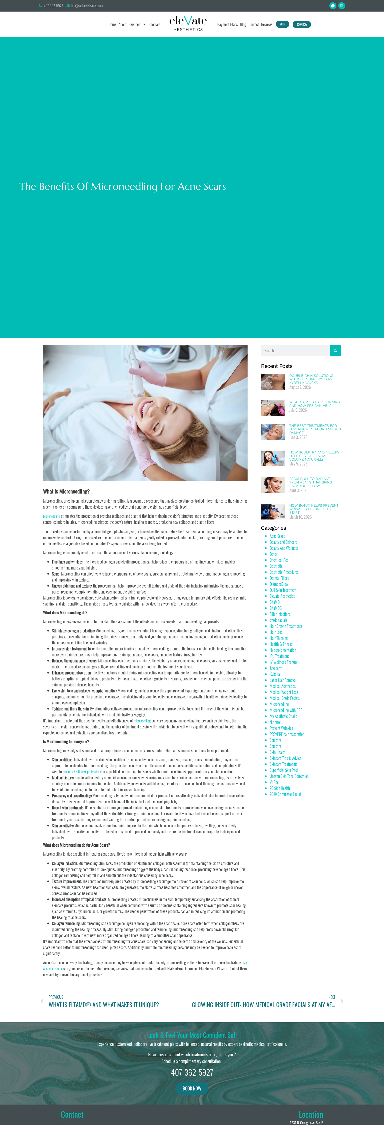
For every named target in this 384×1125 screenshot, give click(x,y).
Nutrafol (275, 722)
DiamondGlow (279, 584)
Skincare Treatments (284, 764)
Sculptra (275, 740)
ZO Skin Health (280, 788)
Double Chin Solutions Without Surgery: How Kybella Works (311, 379)
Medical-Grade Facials (285, 698)
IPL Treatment (279, 656)
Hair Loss (276, 632)
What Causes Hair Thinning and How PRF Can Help (314, 404)
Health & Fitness (281, 644)
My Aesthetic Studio (283, 716)
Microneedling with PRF (286, 710)
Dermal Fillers (279, 578)
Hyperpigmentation (283, 650)
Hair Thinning (279, 638)
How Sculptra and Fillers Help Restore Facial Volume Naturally (314, 455)
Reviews (266, 24)
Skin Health (277, 752)
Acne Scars (277, 536)
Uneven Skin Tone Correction (289, 776)
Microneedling (51, 516)
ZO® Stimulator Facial (285, 794)
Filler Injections (280, 614)
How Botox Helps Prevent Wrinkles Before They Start (313, 509)
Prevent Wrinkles (281, 728)
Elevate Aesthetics (282, 596)
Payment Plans (227, 24)
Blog (243, 24)
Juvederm (276, 668)
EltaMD (275, 602)
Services (134, 24)
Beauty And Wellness (284, 548)
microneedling (142, 721)
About (122, 24)
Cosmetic (276, 566)
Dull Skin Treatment (283, 590)
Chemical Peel (279, 560)
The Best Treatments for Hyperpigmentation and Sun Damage (315, 429)
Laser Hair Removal (283, 680)
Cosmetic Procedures (284, 572)
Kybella (275, 674)
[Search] (335, 350)
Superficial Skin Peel (284, 770)
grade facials (278, 620)
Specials (154, 24)
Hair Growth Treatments (286, 626)
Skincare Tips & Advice (285, 758)
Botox (274, 554)
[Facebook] (332, 5)
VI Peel (275, 782)
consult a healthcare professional (82, 771)
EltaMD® (276, 608)
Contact (253, 24)
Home (112, 24)
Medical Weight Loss (284, 692)
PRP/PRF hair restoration (287, 734)
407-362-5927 (192, 1072)
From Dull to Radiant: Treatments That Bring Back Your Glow (310, 482)
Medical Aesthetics (283, 686)
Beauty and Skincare (283, 542)
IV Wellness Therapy (284, 662)
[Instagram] (341, 5)
